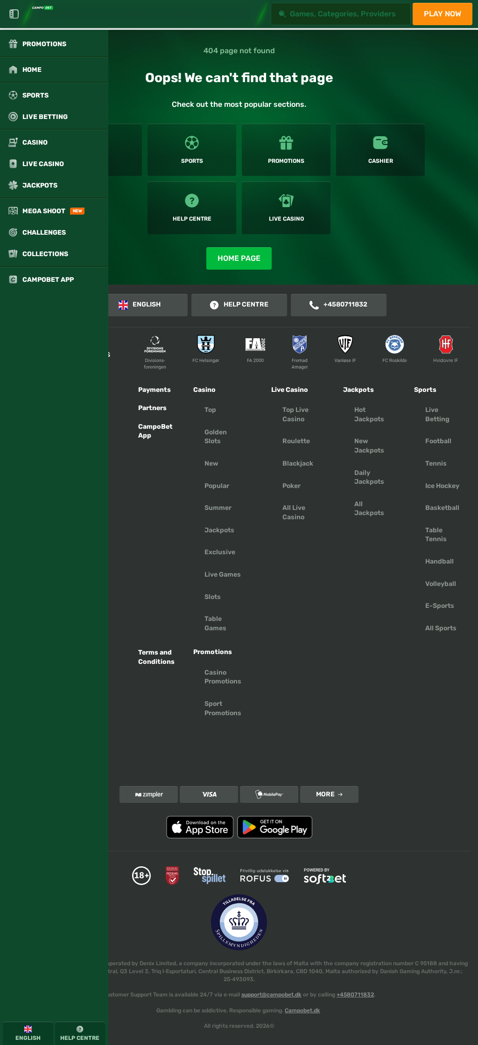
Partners (152, 408)
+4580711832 (345, 304)
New (211, 463)
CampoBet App (155, 431)
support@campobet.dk (271, 994)
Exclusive (219, 552)
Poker (291, 486)
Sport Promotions (222, 708)
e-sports (439, 606)
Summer (218, 508)
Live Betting (437, 414)
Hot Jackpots (369, 414)
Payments (154, 390)
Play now (442, 13)
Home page (239, 258)
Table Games (215, 623)
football (438, 441)
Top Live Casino (295, 414)
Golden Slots (215, 437)
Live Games (222, 574)
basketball (442, 508)
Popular (216, 486)
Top (210, 410)
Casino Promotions (222, 677)
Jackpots (219, 530)
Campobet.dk (302, 1010)
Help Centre (246, 304)
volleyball (440, 584)
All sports (441, 628)
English (147, 304)
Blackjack (297, 463)
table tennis (436, 534)
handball (439, 561)
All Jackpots (369, 508)
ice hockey (442, 486)
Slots (212, 597)
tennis (436, 463)
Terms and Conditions (156, 657)
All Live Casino (293, 512)
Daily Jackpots (369, 477)
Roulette (296, 441)
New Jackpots (369, 445)
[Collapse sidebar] (14, 14)
